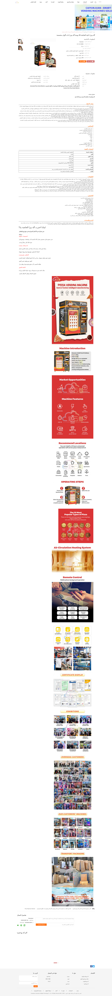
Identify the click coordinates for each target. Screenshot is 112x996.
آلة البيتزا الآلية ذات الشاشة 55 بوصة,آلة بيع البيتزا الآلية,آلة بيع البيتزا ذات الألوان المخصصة (54, 908)
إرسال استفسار (41, 924)
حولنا (78, 2)
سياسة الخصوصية (37, 990)
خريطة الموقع (48, 990)
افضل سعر (90, 61)
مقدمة (68, 976)
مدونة (41, 2)
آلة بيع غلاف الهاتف (85, 976)
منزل (78, 990)
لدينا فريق (67, 983)
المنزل (91, 2)
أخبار (46, 2)
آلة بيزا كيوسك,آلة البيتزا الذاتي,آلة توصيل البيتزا (82, 908)
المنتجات (85, 2)
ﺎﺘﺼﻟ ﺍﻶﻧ (82, 61)
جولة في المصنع (70, 2)
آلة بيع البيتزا (86, 983)
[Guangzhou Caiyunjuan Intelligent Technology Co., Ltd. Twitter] (94, 966)
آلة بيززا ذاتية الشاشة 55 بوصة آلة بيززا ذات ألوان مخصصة (72, 31)
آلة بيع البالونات (85, 981)
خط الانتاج (48, 976)
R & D (49, 981)
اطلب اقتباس (33, 2)
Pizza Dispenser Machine (30, 908)
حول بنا (63, 990)
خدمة (68, 981)
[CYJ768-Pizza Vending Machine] (43, 54)
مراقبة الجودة (61, 2)
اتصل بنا (52, 2)
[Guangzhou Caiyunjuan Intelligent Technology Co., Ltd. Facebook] (91, 966)
